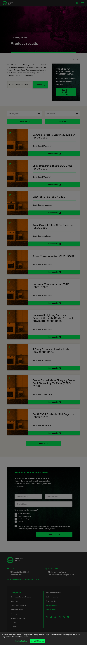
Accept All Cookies (37, 641)
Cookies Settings (21, 641)
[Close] (83, 635)
